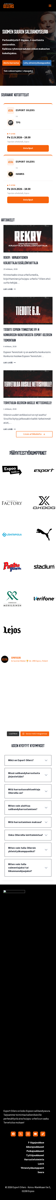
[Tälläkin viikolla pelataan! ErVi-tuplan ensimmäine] (14, 705)
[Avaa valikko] (50, 5)
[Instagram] (28, 1134)
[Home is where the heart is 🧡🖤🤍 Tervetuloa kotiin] (14, 721)
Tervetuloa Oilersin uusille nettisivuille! (27, 403)
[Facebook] (13, 1134)
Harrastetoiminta (34, 1159)
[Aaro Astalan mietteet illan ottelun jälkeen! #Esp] (42, 721)
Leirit (41, 1164)
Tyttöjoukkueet (35, 1155)
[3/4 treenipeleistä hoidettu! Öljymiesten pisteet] (14, 673)
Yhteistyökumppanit (32, 1168)
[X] (20, 1134)
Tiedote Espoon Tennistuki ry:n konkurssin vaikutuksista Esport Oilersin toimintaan (27, 334)
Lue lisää (8, 289)
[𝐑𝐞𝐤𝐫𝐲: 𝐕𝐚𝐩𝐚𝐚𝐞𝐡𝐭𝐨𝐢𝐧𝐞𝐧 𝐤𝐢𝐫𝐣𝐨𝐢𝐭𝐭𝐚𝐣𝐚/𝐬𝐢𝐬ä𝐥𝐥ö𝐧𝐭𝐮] (42, 689)
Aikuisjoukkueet (35, 1147)
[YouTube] (35, 1134)
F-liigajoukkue (36, 1142)
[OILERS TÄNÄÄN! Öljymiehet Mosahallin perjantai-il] (42, 673)
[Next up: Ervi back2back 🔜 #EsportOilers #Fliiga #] (42, 705)
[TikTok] (42, 1134)
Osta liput (28, 148)
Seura (41, 1172)
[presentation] (28, 238)
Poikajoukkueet (35, 1151)
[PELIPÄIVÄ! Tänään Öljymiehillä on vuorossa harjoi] (14, 689)
